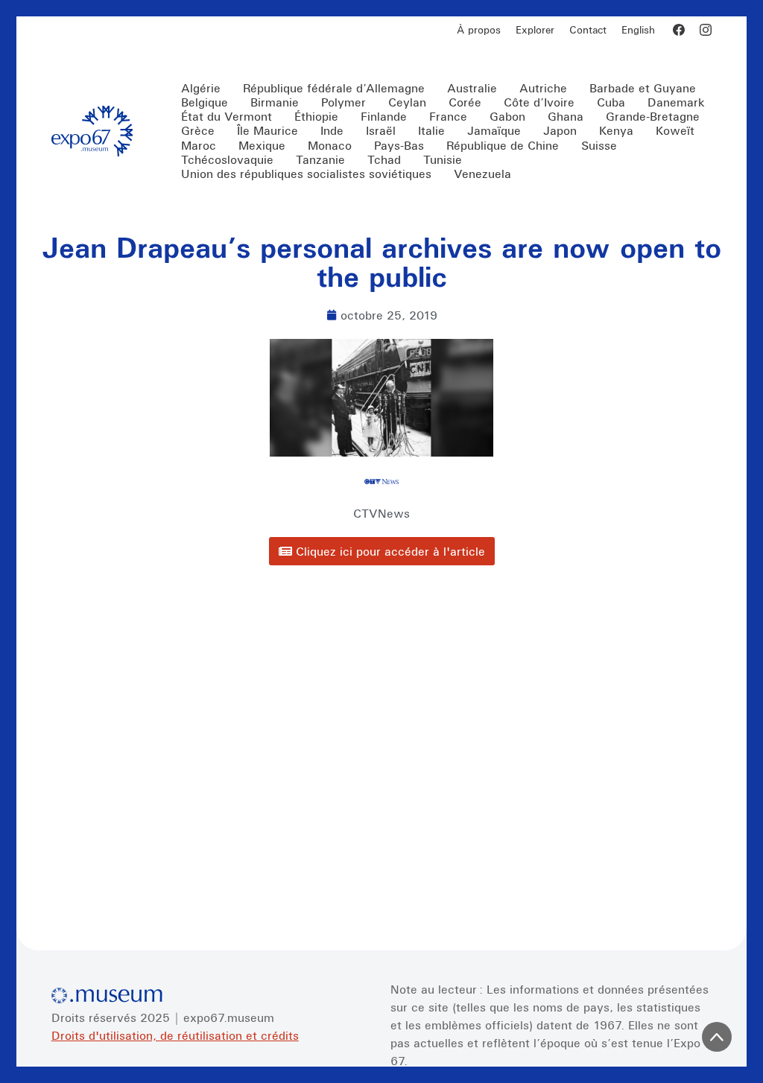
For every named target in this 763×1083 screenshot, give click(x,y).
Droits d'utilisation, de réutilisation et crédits (175, 1035)
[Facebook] (679, 30)
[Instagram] (706, 30)
